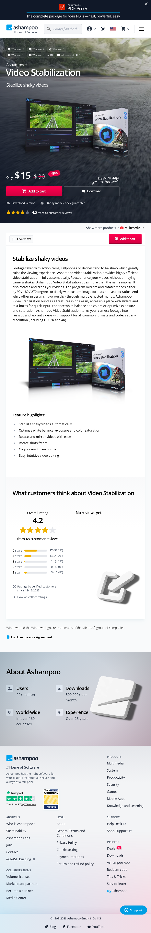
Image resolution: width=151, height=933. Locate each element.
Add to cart (37, 191)
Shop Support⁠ (117, 831)
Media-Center (16, 898)
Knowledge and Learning (125, 806)
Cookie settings (68, 850)
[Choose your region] (113, 29)
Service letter (116, 884)
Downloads (115, 855)
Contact (12, 852)
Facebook (74, 927)
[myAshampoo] (91, 29)
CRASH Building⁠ (18, 859)
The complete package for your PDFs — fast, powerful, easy (73, 16)
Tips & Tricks (116, 876)
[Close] (146, 4)
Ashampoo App (118, 862)
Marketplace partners (22, 884)
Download (94, 191)
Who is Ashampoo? (20, 824)
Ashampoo (117, 891)
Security (113, 784)
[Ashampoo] (22, 758)
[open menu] (141, 29)
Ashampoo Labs (18, 838)
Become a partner (19, 891)
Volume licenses (18, 876)
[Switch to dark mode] (103, 29)
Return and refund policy (75, 864)
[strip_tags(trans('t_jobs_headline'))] (51, 799)
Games (112, 791)
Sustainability (16, 831)
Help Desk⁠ (114, 824)
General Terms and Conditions (71, 833)
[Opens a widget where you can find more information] (133, 910)
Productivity (116, 777)
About (61, 824)
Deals (113, 848)
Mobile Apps (116, 798)
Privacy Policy (67, 842)
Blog (53, 927)
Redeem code (117, 869)
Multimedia (115, 763)
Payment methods (70, 857)
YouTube (98, 927)
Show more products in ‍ (113, 228)
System (112, 770)
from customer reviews (52, 212)
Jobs (9, 845)
